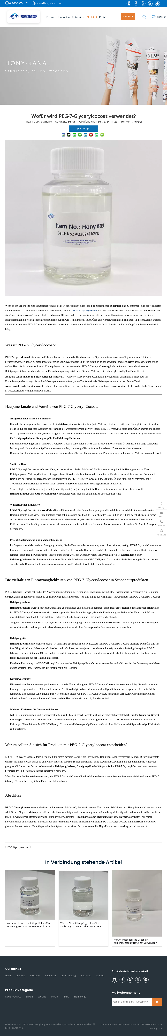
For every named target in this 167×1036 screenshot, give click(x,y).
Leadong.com (155, 1028)
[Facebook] (136, 3)
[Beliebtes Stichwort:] (144, 17)
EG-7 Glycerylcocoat (18, 847)
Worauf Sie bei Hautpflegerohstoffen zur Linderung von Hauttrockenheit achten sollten (81, 925)
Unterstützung (68, 975)
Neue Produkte (13, 996)
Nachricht (86, 975)
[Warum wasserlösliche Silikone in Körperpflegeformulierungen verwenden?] (137, 903)
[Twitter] (143, 3)
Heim (8, 975)
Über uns (20, 975)
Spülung (42, 996)
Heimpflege (80, 996)
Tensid (54, 996)
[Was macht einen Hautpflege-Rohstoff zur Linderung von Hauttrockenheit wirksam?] (30, 895)
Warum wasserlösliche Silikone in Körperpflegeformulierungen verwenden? (135, 941)
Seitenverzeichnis (108, 1024)
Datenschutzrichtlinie (129, 1024)
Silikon (29, 996)
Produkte (35, 975)
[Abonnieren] (157, 1002)
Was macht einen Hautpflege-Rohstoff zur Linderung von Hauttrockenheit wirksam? (29, 925)
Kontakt (100, 975)
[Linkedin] (129, 3)
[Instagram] (157, 3)
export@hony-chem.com (48, 3)
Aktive (66, 996)
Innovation (50, 975)
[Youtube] (150, 3)
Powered (137, 121)
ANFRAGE (128, 16)
